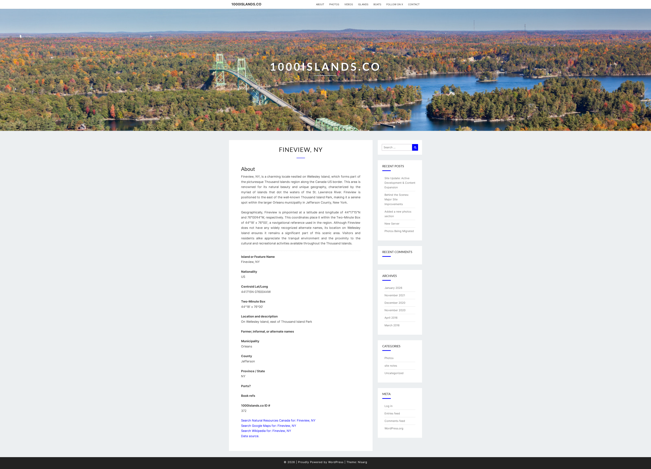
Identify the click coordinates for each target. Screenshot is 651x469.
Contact (414, 4)
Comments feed (394, 421)
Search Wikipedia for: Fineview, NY (266, 431)
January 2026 (393, 288)
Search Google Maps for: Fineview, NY (268, 425)
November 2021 (394, 295)
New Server (391, 223)
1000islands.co (246, 4)
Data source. (250, 436)
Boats (377, 4)
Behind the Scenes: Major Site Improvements (396, 199)
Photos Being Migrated (399, 231)
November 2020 (395, 310)
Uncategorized (393, 373)
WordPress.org (393, 428)
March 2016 (392, 325)
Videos (348, 4)
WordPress (335, 462)
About (320, 4)
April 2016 (391, 317)
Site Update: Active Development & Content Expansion (399, 182)
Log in (388, 406)
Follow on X (394, 4)
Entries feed (392, 413)
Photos (334, 4)
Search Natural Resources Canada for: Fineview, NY (278, 420)
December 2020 (394, 302)
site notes (390, 365)
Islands (363, 4)
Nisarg (362, 462)
